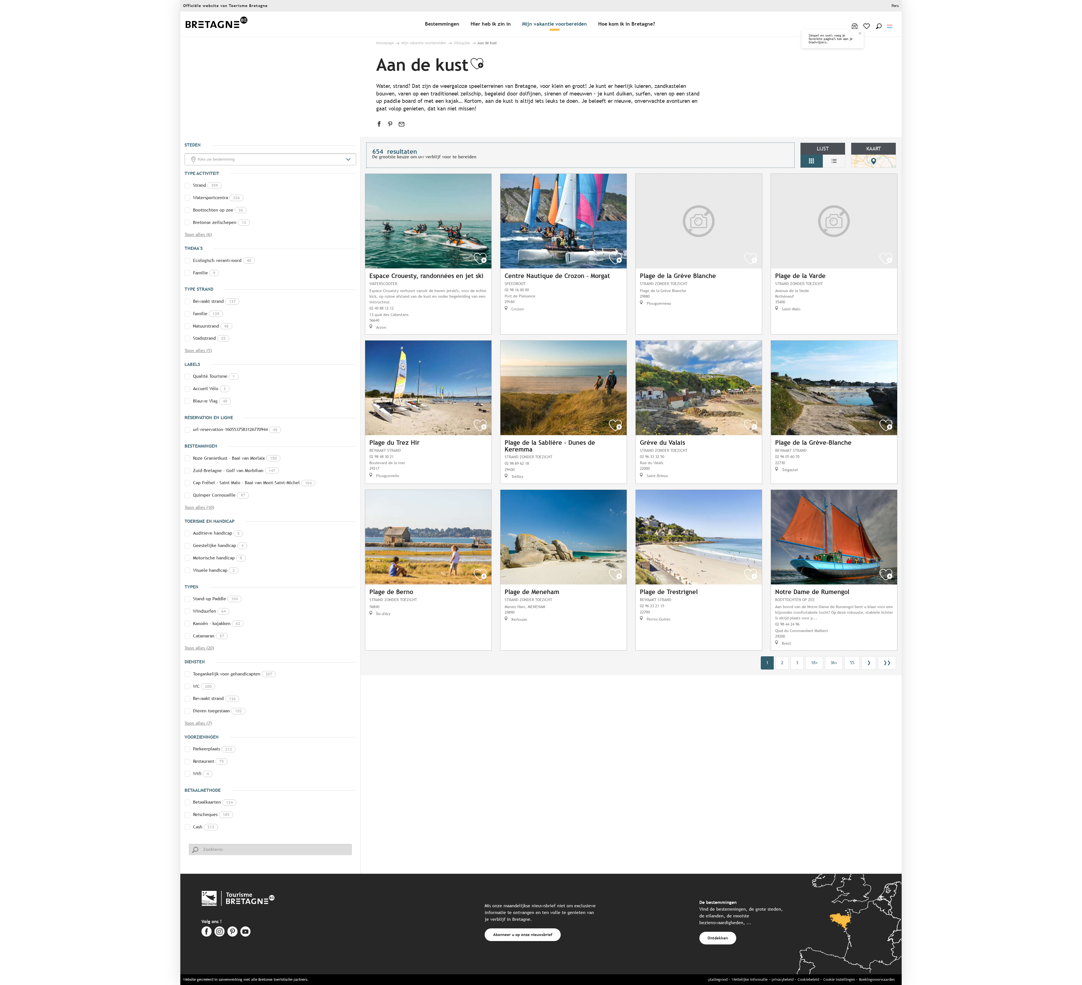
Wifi (201, 773)
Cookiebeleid (808, 979)
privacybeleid (782, 979)
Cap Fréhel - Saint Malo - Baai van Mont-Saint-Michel (252, 482)
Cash (203, 827)
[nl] (890, 26)
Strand (205, 185)
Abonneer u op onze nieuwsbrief (522, 934)
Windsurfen (209, 611)
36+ (833, 662)
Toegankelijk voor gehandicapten (232, 674)
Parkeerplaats (212, 748)
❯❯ (887, 662)
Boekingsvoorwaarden (877, 979)
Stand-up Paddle (215, 598)
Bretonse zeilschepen (219, 222)
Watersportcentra (216, 197)
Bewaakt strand (214, 301)
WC (202, 686)
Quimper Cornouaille (219, 495)
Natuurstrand (211, 326)
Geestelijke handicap (218, 545)
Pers (895, 6)
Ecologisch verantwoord (222, 260)
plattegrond (718, 979)
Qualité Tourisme (214, 376)
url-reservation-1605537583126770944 (235, 429)
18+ (814, 662)
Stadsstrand (209, 338)
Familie (204, 272)
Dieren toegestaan (217, 710)
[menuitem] (216, 24)
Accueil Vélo (209, 388)
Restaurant (208, 761)
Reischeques (211, 814)
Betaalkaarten (213, 802)
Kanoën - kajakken (216, 623)
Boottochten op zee (218, 210)
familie (206, 313)
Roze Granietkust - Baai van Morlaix (235, 458)
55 (852, 662)
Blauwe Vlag (210, 401)
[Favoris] (867, 26)
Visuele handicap (214, 570)
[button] (879, 26)
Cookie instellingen (839, 979)
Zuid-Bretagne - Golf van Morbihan (234, 470)
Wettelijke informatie (750, 979)
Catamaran (208, 636)
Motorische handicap (217, 558)
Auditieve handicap (216, 533)
